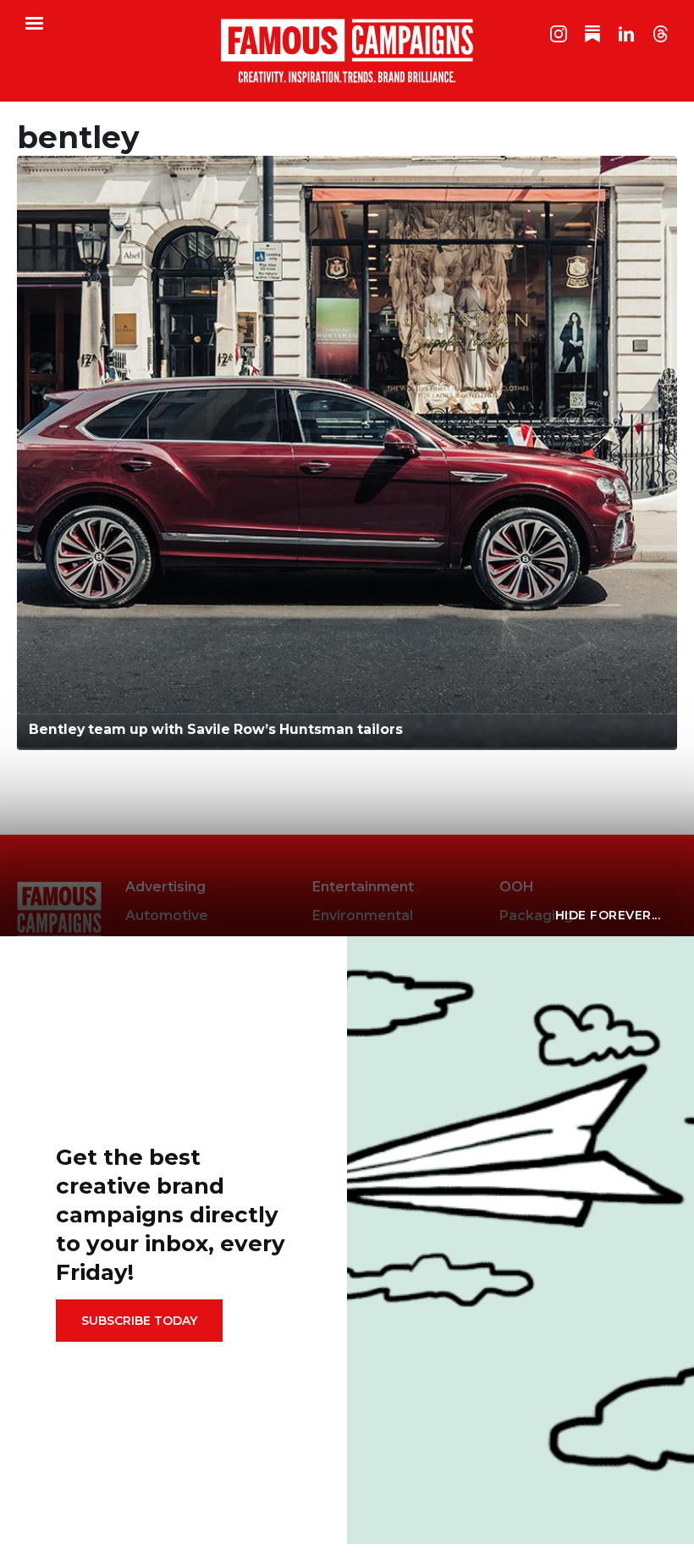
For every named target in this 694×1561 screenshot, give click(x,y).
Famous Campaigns (347, 51)
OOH (516, 887)
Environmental (362, 915)
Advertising (165, 887)
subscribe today (139, 1320)
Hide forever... (608, 915)
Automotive (166, 915)
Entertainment (363, 887)
